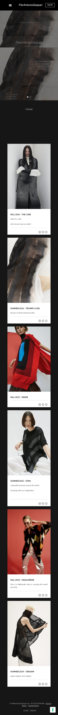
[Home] (30, 5)
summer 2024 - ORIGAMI (22, 672)
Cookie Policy (33, 705)
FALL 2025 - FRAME (19, 397)
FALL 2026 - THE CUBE (20, 215)
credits (33, 711)
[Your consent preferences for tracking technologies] (53, 710)
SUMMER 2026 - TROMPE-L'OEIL (25, 309)
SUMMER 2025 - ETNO (20, 481)
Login (25, 711)
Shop (50, 5)
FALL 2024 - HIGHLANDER (22, 580)
